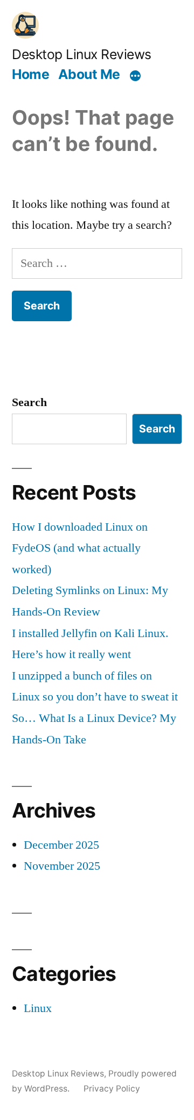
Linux (38, 1008)
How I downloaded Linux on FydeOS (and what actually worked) (80, 548)
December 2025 (61, 844)
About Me (89, 74)
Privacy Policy (112, 1088)
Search (29, 402)
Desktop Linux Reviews (81, 54)
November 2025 (62, 865)
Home (30, 74)
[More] (135, 75)
